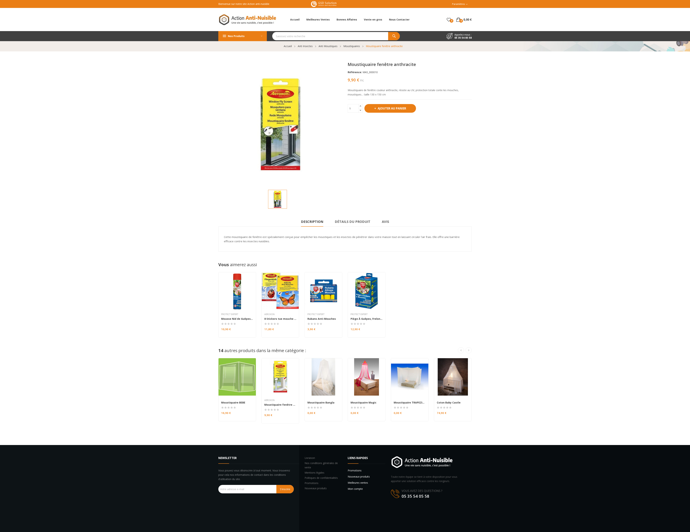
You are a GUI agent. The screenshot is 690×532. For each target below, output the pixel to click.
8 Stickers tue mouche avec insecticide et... (280, 318)
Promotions (311, 483)
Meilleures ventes (358, 482)
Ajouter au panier (392, 108)
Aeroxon (269, 314)
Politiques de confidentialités (321, 478)
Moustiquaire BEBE (233, 402)
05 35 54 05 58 (463, 37)
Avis (385, 221)
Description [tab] (312, 221)
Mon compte (355, 488)
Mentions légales (314, 472)
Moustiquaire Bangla (320, 402)
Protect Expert (229, 314)
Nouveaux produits (316, 488)
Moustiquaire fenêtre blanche (280, 404)
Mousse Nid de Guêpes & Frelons (237, 318)
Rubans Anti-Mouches (321, 318)
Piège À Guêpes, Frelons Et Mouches (367, 318)
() (449, 19)
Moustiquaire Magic (363, 402)
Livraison (310, 458)
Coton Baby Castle (449, 402)
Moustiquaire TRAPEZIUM (410, 402)
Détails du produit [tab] (352, 221)
